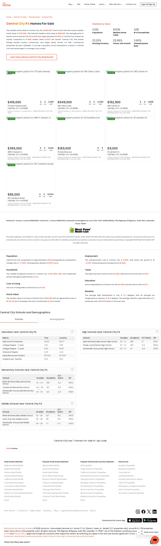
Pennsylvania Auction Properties (94, 476)
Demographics (57, 319)
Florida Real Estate (12, 496)
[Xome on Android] (150, 520)
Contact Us (131, 4)
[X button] (149, 511)
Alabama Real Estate (13, 465)
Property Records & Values (130, 479)
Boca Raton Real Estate (53, 476)
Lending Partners (126, 476)
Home (8, 17)
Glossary (48, 510)
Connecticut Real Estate (15, 486)
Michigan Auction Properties (93, 482)
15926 (9, 448)
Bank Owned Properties (129, 489)
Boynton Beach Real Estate (55, 479)
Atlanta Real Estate (51, 465)
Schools (19, 319)
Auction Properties (127, 465)
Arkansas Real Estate (13, 476)
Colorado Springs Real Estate (56, 493)
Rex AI (92, 510)
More (6, 500)
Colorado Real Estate (13, 482)
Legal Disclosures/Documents (74, 510)
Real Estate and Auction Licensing (18, 528)
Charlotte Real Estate (52, 486)
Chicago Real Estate (52, 489)
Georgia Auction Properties (92, 479)
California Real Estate (13, 479)
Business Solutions (127, 469)
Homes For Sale (20, 17)
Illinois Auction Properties (91, 493)
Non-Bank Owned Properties (131, 493)
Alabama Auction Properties (93, 496)
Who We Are (114, 4)
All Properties (86, 465)
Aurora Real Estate (51, 469)
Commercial (124, 472)
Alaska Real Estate (12, 469)
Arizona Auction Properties (92, 489)
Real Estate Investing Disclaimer (28, 536)
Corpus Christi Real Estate (54, 496)
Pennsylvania (34, 17)
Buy (70, 4)
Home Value (89, 4)
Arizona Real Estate (12, 472)
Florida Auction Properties (91, 486)
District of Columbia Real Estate (18, 493)
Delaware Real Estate (13, 489)
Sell (78, 4)
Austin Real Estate (50, 472)
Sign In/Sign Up (148, 4)
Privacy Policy (20, 533)
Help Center (35, 510)
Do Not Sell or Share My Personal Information (74, 536)
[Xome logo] (7, 4)
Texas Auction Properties (91, 469)
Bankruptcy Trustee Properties (132, 486)
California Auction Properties (93, 472)
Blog (56, 510)
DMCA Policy (48, 536)
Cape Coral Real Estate (53, 482)
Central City (47, 17)
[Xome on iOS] (135, 520)
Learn (101, 4)
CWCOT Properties (127, 482)
